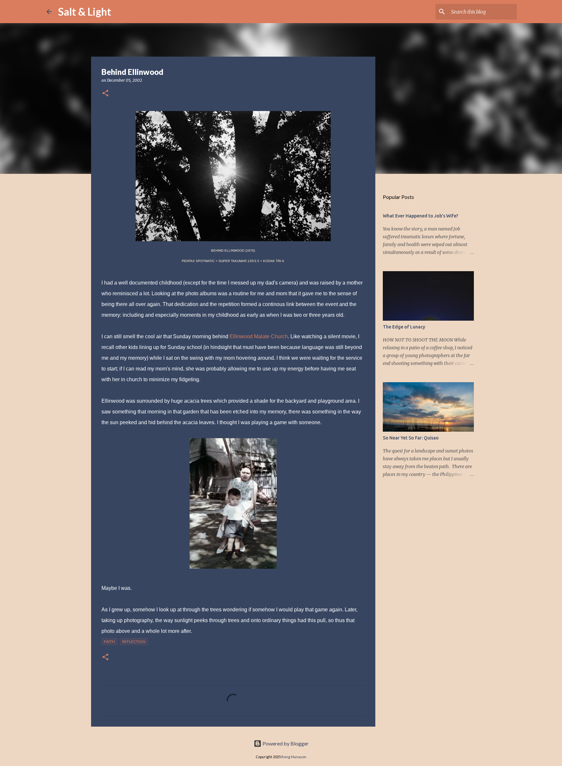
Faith (109, 641)
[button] (105, 93)
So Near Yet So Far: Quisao (411, 437)
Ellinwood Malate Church (259, 336)
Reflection (133, 641)
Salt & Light (84, 11)
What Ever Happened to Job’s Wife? (420, 215)
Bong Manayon (293, 757)
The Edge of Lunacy (404, 326)
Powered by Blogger (285, 743)
